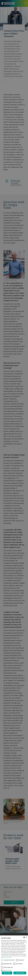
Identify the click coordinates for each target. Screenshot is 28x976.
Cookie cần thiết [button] (19, 973)
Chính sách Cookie (7, 957)
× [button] (26, 937)
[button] (14, 970)
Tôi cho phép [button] (7, 973)
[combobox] (24, 937)
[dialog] (14, 955)
